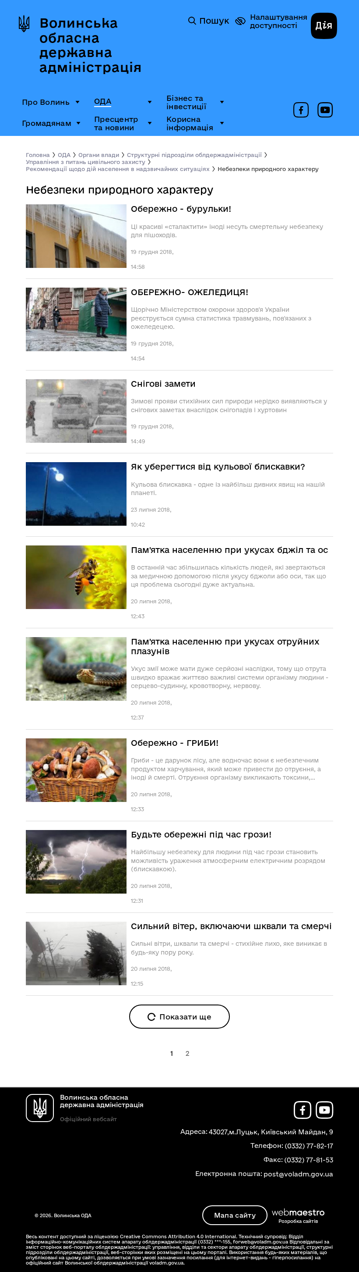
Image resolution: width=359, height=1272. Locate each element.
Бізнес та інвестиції (186, 102)
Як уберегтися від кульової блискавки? (218, 466)
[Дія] (324, 27)
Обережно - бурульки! (181, 209)
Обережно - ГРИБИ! (174, 743)
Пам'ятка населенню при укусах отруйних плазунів (225, 646)
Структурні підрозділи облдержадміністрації (194, 155)
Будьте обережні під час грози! (201, 834)
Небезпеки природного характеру (268, 169)
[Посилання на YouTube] (325, 110)
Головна (38, 155)
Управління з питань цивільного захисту (85, 162)
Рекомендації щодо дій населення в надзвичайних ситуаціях (118, 169)
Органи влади (98, 155)
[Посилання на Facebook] (301, 110)
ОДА (102, 101)
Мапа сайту (235, 1215)
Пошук (214, 20)
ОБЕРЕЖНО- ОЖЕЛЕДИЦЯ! (189, 292)
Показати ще (185, 1016)
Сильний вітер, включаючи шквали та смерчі (231, 926)
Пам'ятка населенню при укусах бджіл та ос (229, 550)
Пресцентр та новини (116, 123)
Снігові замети (163, 383)
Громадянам (46, 123)
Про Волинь (46, 102)
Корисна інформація (189, 123)
